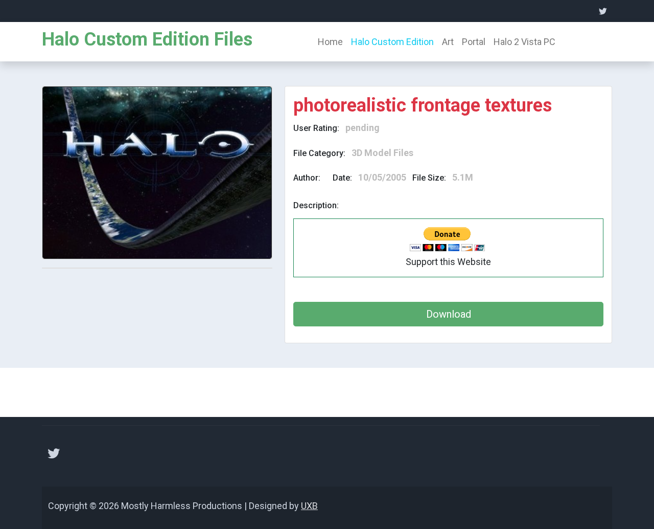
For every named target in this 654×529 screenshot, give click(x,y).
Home (330, 41)
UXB (309, 505)
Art (448, 41)
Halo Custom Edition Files (147, 39)
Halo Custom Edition (392, 41)
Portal (473, 41)
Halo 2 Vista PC (524, 41)
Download (448, 314)
